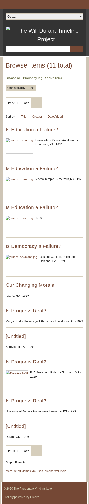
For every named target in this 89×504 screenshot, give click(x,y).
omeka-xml (52, 471)
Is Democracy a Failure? (33, 246)
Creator (37, 116)
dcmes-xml (29, 471)
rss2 (63, 471)
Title (24, 116)
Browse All (13, 78)
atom (9, 471)
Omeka (34, 497)
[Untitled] (16, 336)
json (40, 471)
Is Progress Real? (26, 310)
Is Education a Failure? (32, 129)
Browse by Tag (32, 78)
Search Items (53, 78)
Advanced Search (73, 49)
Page (11, 103)
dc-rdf (17, 471)
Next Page (36, 102)
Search (79, 49)
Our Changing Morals (30, 285)
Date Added (56, 116)
